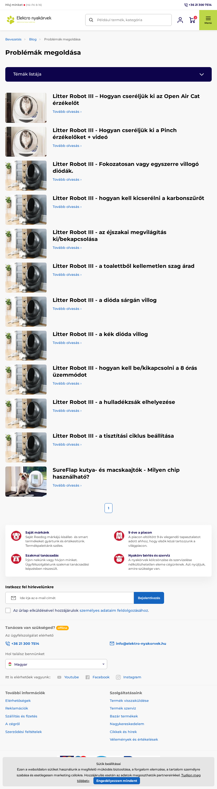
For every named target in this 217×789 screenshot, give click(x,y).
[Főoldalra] (29, 20)
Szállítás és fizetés (21, 716)
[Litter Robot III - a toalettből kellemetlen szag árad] (26, 278)
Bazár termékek (124, 716)
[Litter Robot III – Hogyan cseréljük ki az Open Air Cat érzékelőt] (26, 108)
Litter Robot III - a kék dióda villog (100, 334)
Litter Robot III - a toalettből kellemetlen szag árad (124, 266)
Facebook (101, 677)
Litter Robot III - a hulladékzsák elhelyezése (114, 402)
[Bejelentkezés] (180, 20)
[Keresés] (91, 20)
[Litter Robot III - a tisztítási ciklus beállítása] (26, 447)
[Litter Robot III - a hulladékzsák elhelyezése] (26, 414)
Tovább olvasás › (67, 111)
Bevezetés (13, 39)
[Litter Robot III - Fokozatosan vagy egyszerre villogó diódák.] (26, 176)
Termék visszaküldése (129, 700)
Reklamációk (16, 708)
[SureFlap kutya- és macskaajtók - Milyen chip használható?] (26, 481)
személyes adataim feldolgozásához (114, 610)
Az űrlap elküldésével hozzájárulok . (81, 610)
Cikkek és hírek (123, 732)
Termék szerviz (123, 708)
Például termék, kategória (119, 20)
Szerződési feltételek (23, 732)
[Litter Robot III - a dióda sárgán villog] (26, 312)
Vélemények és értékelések (134, 739)
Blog (33, 39)
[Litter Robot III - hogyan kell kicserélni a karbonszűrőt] (26, 210)
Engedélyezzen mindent (116, 781)
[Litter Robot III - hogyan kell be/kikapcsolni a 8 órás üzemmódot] (26, 380)
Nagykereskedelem (127, 724)
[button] (208, 20)
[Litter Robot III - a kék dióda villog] (26, 346)
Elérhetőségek (18, 700)
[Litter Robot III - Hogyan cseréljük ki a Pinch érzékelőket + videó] (26, 142)
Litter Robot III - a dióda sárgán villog (105, 300)
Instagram (132, 677)
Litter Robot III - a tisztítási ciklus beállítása (113, 436)
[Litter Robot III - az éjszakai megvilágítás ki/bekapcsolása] (26, 244)
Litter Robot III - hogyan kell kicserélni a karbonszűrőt (128, 198)
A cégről (12, 724)
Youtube (71, 677)
